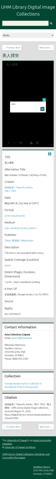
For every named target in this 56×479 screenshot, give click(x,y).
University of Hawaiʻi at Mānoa (20, 447)
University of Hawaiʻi (17, 440)
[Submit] (51, 23)
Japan (8, 265)
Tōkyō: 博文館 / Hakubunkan (19, 240)
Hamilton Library (41, 467)
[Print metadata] (49, 153)
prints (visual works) (15, 215)
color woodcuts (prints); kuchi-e (20, 228)
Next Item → (46, 47)
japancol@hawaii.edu (21, 338)
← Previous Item (11, 47)
